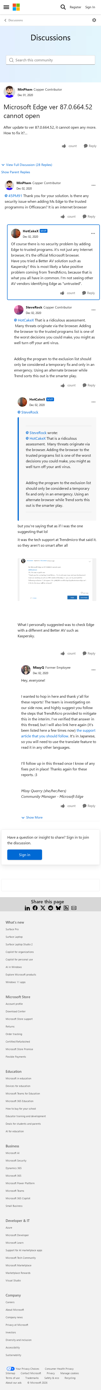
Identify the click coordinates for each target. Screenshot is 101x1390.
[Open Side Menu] (6, 7)
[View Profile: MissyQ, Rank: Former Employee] (26, 670)
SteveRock (34, 307)
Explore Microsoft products (21, 974)
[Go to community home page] (16, 7)
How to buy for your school (21, 1108)
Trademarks (32, 1378)
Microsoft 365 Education (19, 1101)
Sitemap (10, 1373)
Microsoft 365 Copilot (18, 1198)
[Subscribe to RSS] (66, 907)
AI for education (15, 1131)
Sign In (90, 7)
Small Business (14, 1206)
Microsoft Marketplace (18, 1265)
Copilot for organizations (20, 952)
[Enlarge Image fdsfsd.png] (57, 579)
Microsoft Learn (14, 1242)
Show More (34, 817)
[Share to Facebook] (35, 907)
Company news (14, 1317)
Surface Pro (12, 929)
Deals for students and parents (23, 1123)
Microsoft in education (18, 1078)
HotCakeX (31, 231)
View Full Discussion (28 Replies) (29, 164)
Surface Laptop (14, 936)
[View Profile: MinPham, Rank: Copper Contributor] (9, 92)
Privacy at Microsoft (17, 1325)
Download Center (16, 1011)
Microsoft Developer (17, 1235)
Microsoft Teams (15, 1190)
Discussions (15, 20)
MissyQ (38, 667)
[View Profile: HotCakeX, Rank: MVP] (15, 233)
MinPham (25, 89)
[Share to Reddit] (50, 907)
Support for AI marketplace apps (24, 1250)
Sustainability (13, 1355)
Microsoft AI (12, 1153)
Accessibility (13, 1347)
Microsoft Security (16, 1160)
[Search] (63, 7)
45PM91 (15, 195)
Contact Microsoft (31, 1373)
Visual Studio (13, 1280)
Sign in (24, 854)
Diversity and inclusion (18, 1340)
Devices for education (18, 1086)
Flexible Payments (16, 1056)
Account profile (14, 1004)
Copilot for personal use (19, 959)
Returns (10, 1026)
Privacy (51, 1373)
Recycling (70, 1378)
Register (75, 7)
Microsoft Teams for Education (23, 1093)
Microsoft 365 (13, 1175)
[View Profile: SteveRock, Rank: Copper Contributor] (18, 310)
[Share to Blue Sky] (58, 907)
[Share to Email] (73, 907)
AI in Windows (14, 967)
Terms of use (13, 1378)
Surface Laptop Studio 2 (19, 944)
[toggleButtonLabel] (94, 20)
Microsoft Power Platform (20, 1183)
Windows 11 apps (16, 982)
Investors (11, 1332)
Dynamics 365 (14, 1168)
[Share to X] (42, 907)
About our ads (14, 1382)
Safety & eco (51, 1378)
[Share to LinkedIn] (27, 907)
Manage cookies (69, 1373)
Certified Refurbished (18, 1041)
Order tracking (14, 1034)
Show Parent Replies (15, 172)
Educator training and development (26, 1116)
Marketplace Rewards (18, 1273)
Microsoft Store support (19, 1019)
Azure (9, 1227)
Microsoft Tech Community (21, 1257)
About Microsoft (15, 1309)
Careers (10, 1302)
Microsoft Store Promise (19, 1049)
